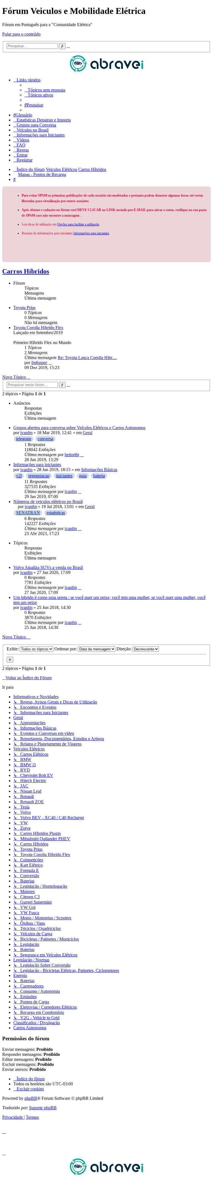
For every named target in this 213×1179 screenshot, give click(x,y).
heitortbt (72, 454)
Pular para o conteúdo (21, 34)
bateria (99, 475)
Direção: (124, 648)
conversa (45, 438)
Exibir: (13, 648)
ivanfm (26, 432)
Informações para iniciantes (91, 233)
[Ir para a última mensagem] (81, 454)
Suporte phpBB (43, 1107)
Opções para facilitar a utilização (78, 224)
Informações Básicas (99, 469)
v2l (19, 475)
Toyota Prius (24, 307)
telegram (23, 438)
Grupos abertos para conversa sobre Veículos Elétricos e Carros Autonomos (79, 427)
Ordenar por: (66, 648)
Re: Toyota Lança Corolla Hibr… (87, 357)
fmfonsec (39, 362)
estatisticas (56, 512)
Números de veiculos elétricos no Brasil (48, 501)
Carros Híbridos (25, 271)
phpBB (30, 1098)
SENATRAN (28, 512)
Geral (87, 432)
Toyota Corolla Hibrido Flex (38, 327)
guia (83, 475)
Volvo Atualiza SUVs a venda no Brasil (48, 567)
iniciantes (64, 475)
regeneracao (38, 475)
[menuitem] (44, 90)
